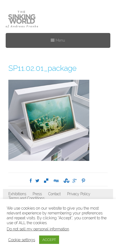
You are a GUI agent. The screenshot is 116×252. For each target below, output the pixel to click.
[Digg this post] (56, 181)
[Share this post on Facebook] (30, 181)
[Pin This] (83, 181)
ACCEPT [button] (49, 240)
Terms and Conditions (26, 198)
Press (37, 194)
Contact (54, 194)
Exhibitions (17, 194)
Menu (59, 40)
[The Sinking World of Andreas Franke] (22, 19)
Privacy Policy (78, 194)
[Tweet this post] (37, 181)
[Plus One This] (74, 181)
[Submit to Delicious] (46, 181)
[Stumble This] (66, 181)
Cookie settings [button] (21, 239)
